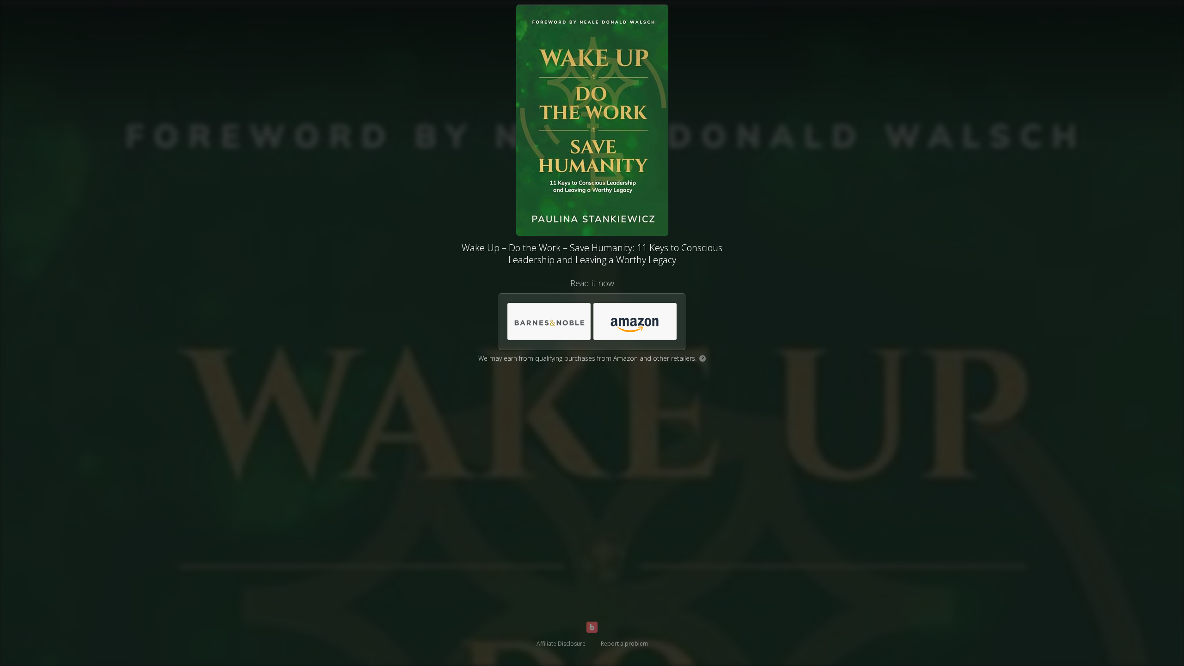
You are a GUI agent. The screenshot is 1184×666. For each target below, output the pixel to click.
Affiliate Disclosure (561, 644)
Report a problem (624, 644)
